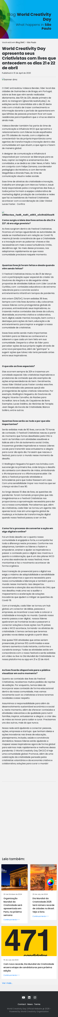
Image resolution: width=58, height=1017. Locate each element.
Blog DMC (20, 42)
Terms (37, 1004)
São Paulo (31, 42)
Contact (22, 1004)
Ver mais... (7, 983)
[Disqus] (29, 817)
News (30, 1004)
